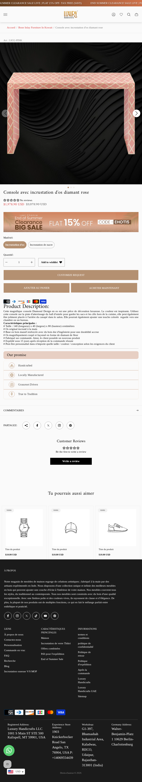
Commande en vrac (14, 650)
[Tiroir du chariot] (136, 14)
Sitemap (82, 696)
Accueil (11, 27)
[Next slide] (136, 113)
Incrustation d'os (14, 244)
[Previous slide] (5, 113)
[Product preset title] (24, 527)
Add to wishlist (49, 262)
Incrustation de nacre (41, 244)
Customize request (71, 275)
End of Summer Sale (52, 659)
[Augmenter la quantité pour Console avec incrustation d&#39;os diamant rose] (32, 262)
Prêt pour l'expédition (52, 654)
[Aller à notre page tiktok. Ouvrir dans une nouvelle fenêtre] (36, 616)
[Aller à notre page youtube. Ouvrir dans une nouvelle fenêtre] (45, 616)
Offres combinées (50, 648)
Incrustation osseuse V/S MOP (20, 671)
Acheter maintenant (104, 288)
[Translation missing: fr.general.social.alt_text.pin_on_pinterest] (70, 425)
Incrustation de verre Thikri (56, 643)
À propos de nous (13, 634)
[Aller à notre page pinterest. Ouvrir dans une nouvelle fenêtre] (55, 616)
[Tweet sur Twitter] (48, 425)
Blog (6, 666)
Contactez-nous (12, 639)
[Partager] (26, 425)
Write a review (71, 461)
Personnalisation (13, 645)
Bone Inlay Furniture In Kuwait (35, 27)
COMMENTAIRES (13, 410)
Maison (45, 638)
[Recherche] (129, 14)
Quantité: (8, 254)
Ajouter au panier (37, 287)
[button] (68, 187)
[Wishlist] (121, 14)
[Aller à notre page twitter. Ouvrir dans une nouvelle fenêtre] (26, 616)
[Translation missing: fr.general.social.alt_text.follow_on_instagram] (59, 425)
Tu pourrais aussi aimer (71, 493)
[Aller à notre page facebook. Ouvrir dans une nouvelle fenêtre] (8, 616)
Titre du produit (12, 549)
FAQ (6, 655)
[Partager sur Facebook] (37, 425)
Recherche (10, 660)
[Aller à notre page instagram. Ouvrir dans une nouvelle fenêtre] (17, 616)
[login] (113, 14)
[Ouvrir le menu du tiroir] (5, 14)
